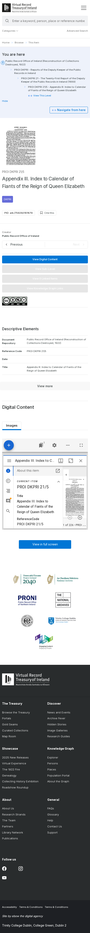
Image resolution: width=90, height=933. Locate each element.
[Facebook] (4, 868)
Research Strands (14, 814)
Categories (9, 30)
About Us (8, 808)
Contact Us (54, 826)
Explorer (52, 757)
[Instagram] (20, 868)
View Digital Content (45, 259)
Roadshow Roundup (15, 787)
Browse (19, 42)
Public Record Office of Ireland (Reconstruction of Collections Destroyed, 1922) (42, 63)
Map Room (9, 736)
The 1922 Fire (11, 769)
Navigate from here (71, 110)
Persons (52, 763)
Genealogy (9, 775)
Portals (6, 718)
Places (51, 769)
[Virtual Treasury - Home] (19, 7)
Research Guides (58, 736)
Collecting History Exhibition (20, 781)
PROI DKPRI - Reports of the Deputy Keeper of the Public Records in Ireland (47, 71)
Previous (16, 244)
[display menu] (83, 8)
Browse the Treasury (16, 712)
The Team (8, 820)
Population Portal (58, 775)
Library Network (12, 832)
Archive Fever (56, 718)
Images (11, 425)
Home (5, 42)
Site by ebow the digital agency (22, 916)
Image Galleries (57, 730)
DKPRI (7, 199)
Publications (10, 838)
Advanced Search (77, 30)
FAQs (50, 808)
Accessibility (9, 907)
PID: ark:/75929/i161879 (18, 212)
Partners (7, 826)
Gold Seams (10, 724)
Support (52, 832)
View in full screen (45, 544)
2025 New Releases (15, 757)
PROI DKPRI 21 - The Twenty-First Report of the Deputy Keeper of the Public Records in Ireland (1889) (53, 80)
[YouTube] (4, 877)
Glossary (53, 814)
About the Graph (58, 781)
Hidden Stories (56, 724)
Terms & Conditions (30, 907)
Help (50, 820)
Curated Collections (15, 730)
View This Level (42, 95)
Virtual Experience (14, 763)
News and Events (58, 712)
